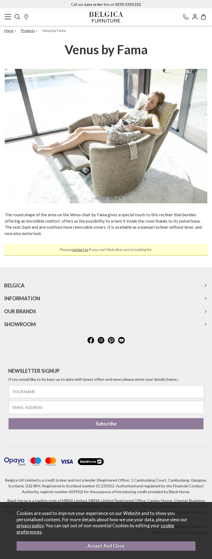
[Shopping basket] (203, 17)
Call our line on (106, 4)
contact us (79, 249)
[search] (17, 17)
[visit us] (26, 17)
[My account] (195, 17)
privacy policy (30, 525)
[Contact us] (186, 17)
